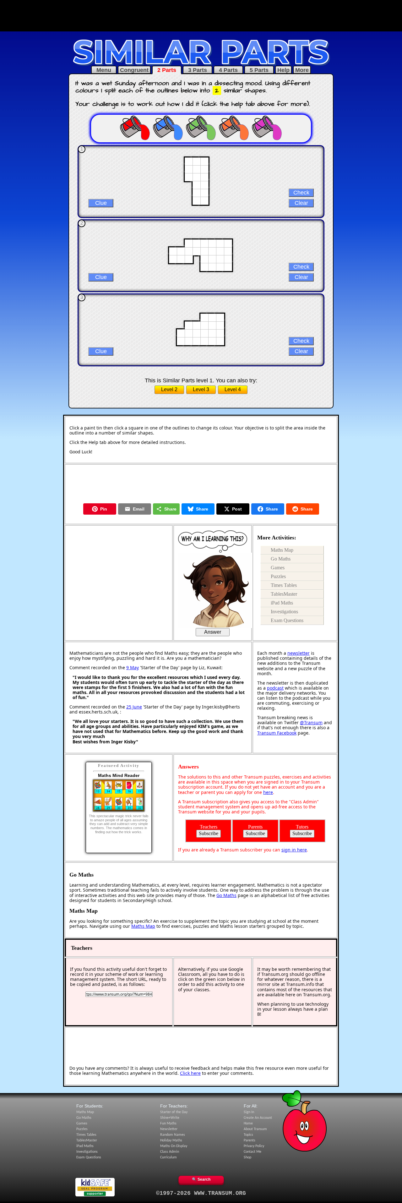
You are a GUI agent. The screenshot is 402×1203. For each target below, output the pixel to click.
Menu (103, 70)
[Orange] (234, 128)
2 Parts (166, 70)
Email (138, 508)
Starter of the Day (173, 1112)
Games (278, 567)
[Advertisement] (201, 15)
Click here (190, 1073)
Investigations (284, 611)
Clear (301, 203)
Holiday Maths (171, 1140)
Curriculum (168, 1157)
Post (237, 508)
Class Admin (169, 1152)
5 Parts (259, 70)
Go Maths (281, 558)
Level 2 (169, 389)
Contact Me (252, 1152)
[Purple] (267, 128)
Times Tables (284, 585)
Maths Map (282, 550)
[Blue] (168, 128)
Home (248, 1123)
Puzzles (278, 576)
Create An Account (258, 1118)
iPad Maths (282, 602)
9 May (132, 667)
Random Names (172, 1135)
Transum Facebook (276, 733)
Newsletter (168, 1129)
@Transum (311, 722)
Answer (212, 632)
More (302, 70)
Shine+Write (169, 1118)
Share (170, 508)
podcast (275, 688)
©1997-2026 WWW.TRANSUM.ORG (201, 1193)
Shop (247, 1157)
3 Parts (197, 70)
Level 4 (233, 389)
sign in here (294, 850)
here (268, 792)
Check (301, 192)
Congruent (134, 70)
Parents (249, 1140)
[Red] (135, 128)
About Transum (255, 1129)
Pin (103, 508)
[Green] (201, 128)
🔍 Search (201, 1179)
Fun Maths (168, 1123)
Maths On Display (173, 1146)
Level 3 (201, 389)
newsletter (298, 653)
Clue (101, 203)
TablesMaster (284, 594)
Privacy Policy (254, 1146)
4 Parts (228, 70)
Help (283, 70)
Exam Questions (287, 620)
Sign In (249, 1112)
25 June (134, 707)
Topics (248, 1135)
